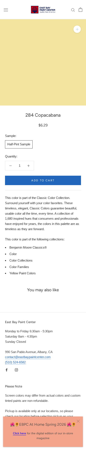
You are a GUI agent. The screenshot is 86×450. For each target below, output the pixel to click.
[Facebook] (6, 370)
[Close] (78, 421)
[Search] (73, 10)
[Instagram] (16, 370)
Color (13, 254)
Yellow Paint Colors (22, 273)
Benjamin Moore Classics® (28, 247)
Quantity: (11, 156)
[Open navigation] (6, 9)
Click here (19, 433)
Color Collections (21, 260)
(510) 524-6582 (15, 362)
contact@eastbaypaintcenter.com (28, 357)
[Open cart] (80, 10)
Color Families (19, 267)
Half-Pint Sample (18, 144)
